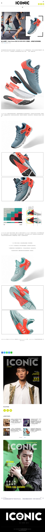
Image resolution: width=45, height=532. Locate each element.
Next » (25, 437)
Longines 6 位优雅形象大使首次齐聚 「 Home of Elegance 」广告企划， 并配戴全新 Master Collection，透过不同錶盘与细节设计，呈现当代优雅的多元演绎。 (16, 421)
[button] (1, 3)
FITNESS (2, 42)
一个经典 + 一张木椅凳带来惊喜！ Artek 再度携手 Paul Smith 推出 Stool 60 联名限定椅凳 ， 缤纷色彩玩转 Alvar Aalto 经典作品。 (16, 430)
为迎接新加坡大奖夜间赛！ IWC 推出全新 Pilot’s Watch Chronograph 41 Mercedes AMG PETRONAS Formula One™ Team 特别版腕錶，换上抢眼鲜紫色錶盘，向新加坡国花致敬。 (36, 421)
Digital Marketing (24, 530)
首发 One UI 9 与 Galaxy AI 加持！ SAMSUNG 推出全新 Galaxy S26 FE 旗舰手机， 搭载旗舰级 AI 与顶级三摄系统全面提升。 (36, 430)
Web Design (22, 530)
